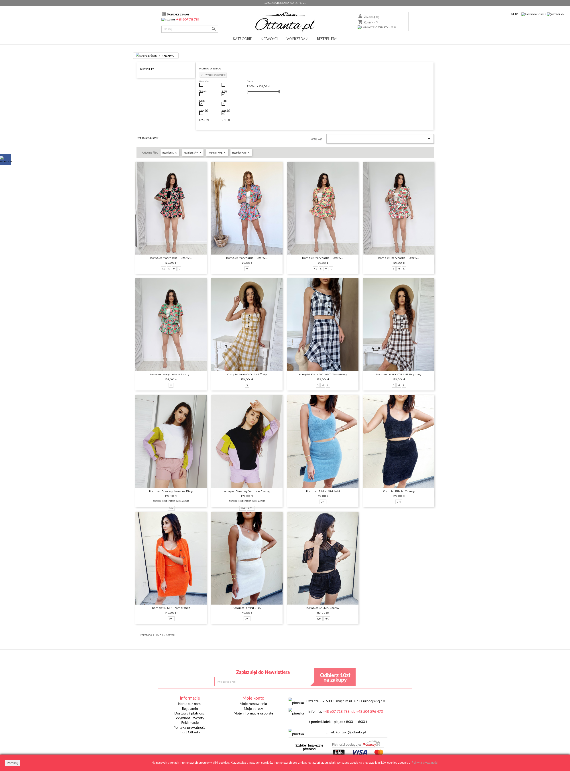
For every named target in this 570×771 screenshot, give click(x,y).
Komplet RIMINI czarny (399, 491)
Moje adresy (253, 708)
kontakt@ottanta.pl (351, 732)
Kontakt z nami (178, 14)
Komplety (147, 69)
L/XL (204, 119)
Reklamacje (190, 722)
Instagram (317, 660)
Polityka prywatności (189, 727)
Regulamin (190, 708)
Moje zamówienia (253, 703)
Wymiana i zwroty (190, 717)
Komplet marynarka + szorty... (171, 257)
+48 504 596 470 (369, 711)
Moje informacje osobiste (253, 713)
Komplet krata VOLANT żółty (247, 374)
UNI (226, 119)
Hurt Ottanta (190, 732)
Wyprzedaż (297, 38)
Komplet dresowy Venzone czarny (247, 491)
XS (202, 91)
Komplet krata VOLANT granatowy (323, 374)
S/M (203, 110)
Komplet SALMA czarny (322, 607)
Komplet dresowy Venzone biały (171, 491)
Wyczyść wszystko (213, 75)
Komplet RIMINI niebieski (323, 491)
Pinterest (285, 660)
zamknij (12, 763)
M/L (226, 110)
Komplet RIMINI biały (247, 607)
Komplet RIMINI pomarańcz (171, 607)
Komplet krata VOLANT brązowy (398, 374)
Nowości (269, 38)
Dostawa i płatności (190, 713)
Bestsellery (327, 38)
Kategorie (242, 38)
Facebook (252, 660)
